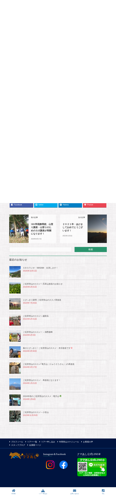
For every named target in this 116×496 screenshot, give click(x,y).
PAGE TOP (114, 482)
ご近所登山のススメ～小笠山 (36, 412)
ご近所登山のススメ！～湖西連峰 (38, 332)
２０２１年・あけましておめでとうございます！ (73, 227)
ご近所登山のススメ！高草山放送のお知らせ (43, 284)
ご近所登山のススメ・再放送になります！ (42, 380)
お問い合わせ (74, 493)
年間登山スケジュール (69, 442)
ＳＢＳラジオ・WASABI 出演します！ (40, 268)
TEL (103, 493)
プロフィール (17, 442)
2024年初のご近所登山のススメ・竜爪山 (41, 396)
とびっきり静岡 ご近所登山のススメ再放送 (42, 300)
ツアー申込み (43, 493)
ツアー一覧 (32, 442)
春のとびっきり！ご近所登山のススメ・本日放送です (46, 348)
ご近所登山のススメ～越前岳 (36, 316)
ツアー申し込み (48, 442)
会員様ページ (35, 445)
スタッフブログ (18, 445)
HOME (13, 493)
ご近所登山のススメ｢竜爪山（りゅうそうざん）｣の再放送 (48, 364)
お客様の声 (88, 442)
